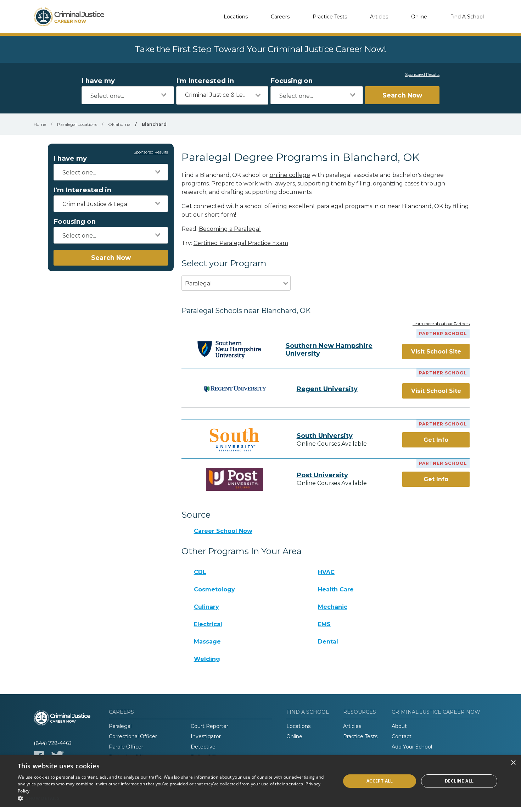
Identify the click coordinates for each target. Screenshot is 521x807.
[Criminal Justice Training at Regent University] (234, 388)
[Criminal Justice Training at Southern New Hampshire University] (229, 349)
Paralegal (120, 726)
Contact (401, 736)
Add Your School (412, 747)
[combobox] (128, 95)
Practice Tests (330, 16)
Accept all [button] (379, 781)
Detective (203, 747)
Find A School (467, 16)
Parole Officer (126, 747)
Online (419, 16)
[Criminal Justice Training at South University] (234, 439)
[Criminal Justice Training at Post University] (234, 479)
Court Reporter (209, 726)
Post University (322, 475)
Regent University (327, 389)
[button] (174, 798)
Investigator (206, 736)
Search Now (402, 95)
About (399, 726)
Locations (236, 16)
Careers (280, 16)
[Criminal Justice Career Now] (69, 16)
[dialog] (260, 781)
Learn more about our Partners (441, 324)
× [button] (513, 763)
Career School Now (223, 531)
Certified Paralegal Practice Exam (241, 243)
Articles (379, 16)
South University (325, 436)
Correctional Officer (133, 736)
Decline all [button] (459, 781)
